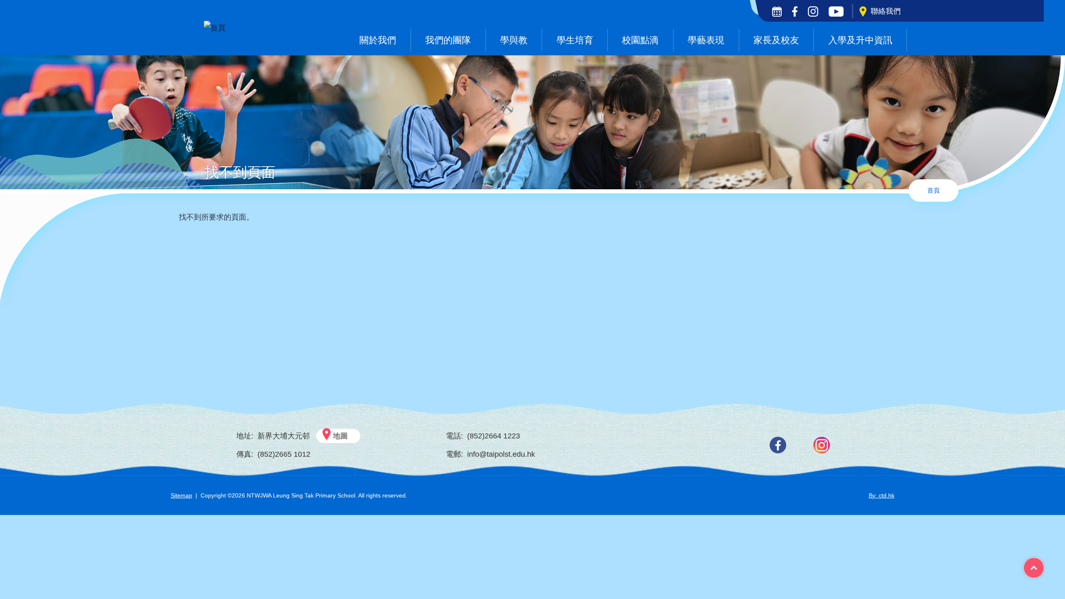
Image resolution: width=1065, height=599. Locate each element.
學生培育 (575, 40)
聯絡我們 (886, 11)
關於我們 (377, 40)
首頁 (933, 190)
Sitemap (181, 495)
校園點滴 (640, 40)
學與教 (514, 40)
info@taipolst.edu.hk (501, 454)
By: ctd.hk (881, 495)
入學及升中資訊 (860, 40)
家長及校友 (776, 40)
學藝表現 (706, 40)
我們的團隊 (448, 40)
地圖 (340, 436)
